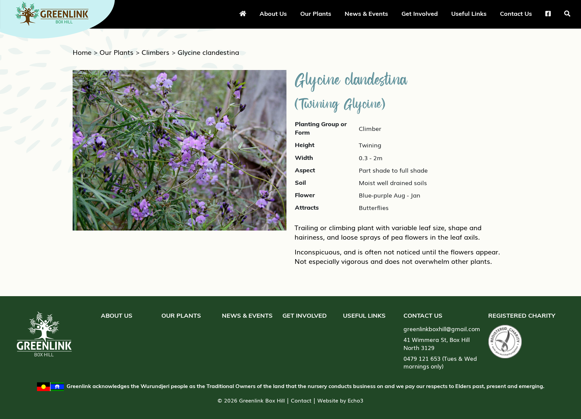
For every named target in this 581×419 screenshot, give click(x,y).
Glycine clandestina (208, 52)
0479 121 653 (421, 358)
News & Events (366, 14)
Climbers (155, 52)
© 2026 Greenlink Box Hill (251, 400)
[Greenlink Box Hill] (60, 18)
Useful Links (469, 14)
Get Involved (419, 14)
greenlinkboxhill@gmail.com (441, 328)
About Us (273, 14)
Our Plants (315, 14)
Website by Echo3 (340, 400)
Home (82, 52)
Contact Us (516, 14)
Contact (301, 400)
